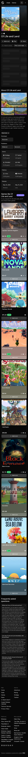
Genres (4, 151)
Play (15, 41)
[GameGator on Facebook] (4, 745)
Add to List (6, 41)
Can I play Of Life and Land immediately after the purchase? (13, 636)
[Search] (21, 2)
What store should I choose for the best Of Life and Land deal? (12, 657)
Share (24, 41)
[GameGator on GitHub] (12, 745)
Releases (4, 181)
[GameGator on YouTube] (6, 745)
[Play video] (14, 99)
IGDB (20, 753)
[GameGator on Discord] (10, 745)
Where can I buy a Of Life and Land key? (12, 605)
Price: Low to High (19, 45)
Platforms (4, 170)
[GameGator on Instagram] (2, 745)
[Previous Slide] (3, 99)
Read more (4, 133)
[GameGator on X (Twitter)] (8, 745)
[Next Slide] (24, 99)
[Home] (2, 2)
